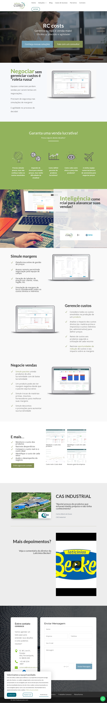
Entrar (35, 9)
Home (33, 3)
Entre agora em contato (22, 465)
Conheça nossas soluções (37, 44)
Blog (50, 3)
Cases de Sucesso (61, 3)
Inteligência (75, 198)
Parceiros (73, 3)
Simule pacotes (22, 371)
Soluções (41, 3)
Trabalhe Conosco (64, 694)
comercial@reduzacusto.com (29, 667)
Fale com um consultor (68, 44)
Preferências (43, 694)
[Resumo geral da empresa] (76, 462)
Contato (82, 3)
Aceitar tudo (11, 695)
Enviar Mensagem (84, 666)
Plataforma (78, 694)
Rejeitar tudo (27, 695)
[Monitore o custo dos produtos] (55, 442)
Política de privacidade (32, 690)
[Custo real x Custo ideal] (55, 462)
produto (77, 317)
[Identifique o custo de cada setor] (76, 442)
